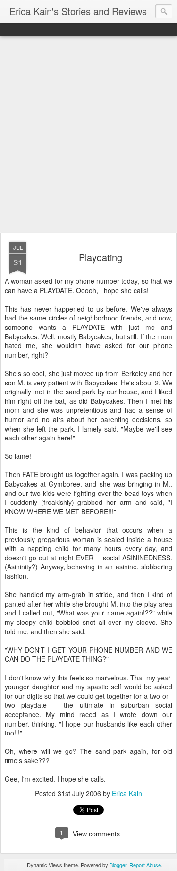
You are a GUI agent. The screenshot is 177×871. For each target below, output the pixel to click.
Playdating (100, 257)
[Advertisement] (88, 135)
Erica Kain (127, 793)
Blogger (118, 865)
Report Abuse (145, 865)
